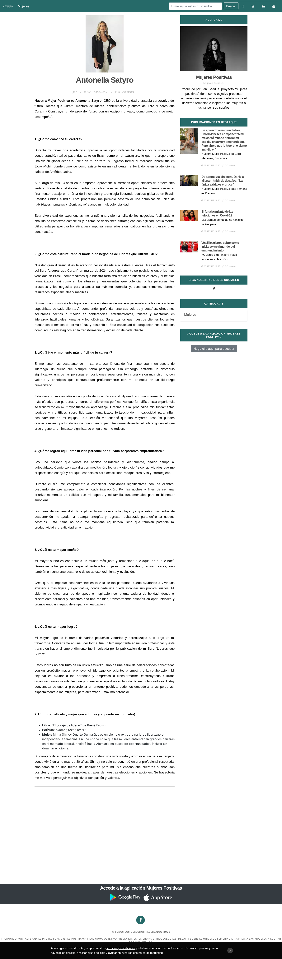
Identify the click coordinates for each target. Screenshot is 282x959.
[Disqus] (105, 835)
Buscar (231, 6)
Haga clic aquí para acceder (214, 348)
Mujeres (23, 6)
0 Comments (126, 91)
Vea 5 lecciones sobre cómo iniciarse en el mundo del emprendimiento (220, 246)
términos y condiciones (120, 948)
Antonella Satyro (104, 80)
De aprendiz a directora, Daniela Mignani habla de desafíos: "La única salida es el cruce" (222, 180)
